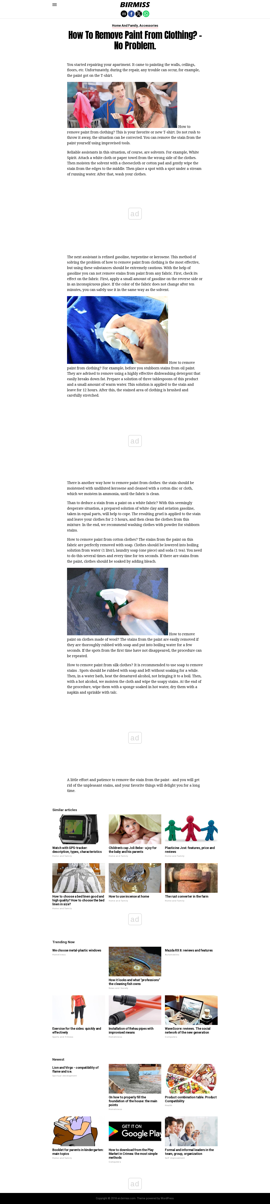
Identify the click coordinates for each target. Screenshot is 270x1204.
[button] (54, 4)
